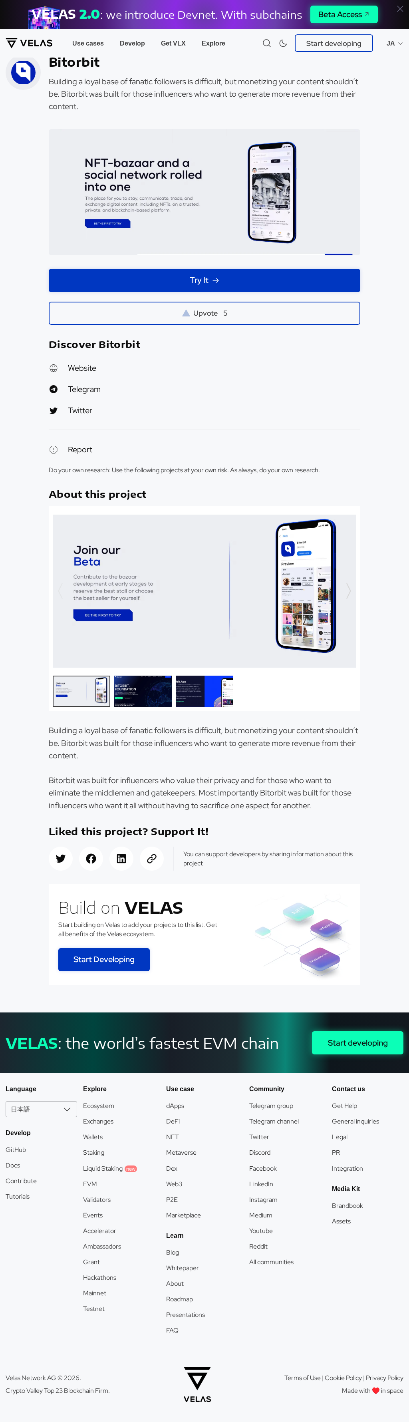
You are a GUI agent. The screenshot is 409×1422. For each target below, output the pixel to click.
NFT (172, 1137)
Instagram (263, 1199)
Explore (213, 43)
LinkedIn (261, 1184)
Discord (259, 1152)
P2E (172, 1199)
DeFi (173, 1121)
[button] (348, 590)
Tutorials (18, 1196)
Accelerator (99, 1231)
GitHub (16, 1150)
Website (82, 368)
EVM (90, 1184)
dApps (175, 1106)
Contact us (348, 1089)
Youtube (261, 1231)
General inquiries (355, 1121)
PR (336, 1152)
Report (80, 449)
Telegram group (271, 1106)
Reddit (258, 1246)
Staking (93, 1152)
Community (266, 1089)
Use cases (88, 43)
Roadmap (179, 1299)
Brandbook (347, 1205)
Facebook (263, 1168)
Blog (172, 1252)
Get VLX (173, 43)
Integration (347, 1168)
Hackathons (99, 1277)
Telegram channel (274, 1121)
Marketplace (183, 1215)
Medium (260, 1215)
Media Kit (346, 1188)
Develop (132, 43)
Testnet (94, 1309)
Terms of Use (302, 1378)
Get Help (344, 1106)
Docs (13, 1165)
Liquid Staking (109, 1168)
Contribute (21, 1181)
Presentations (185, 1315)
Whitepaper (182, 1268)
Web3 (174, 1184)
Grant (91, 1262)
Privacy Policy (384, 1378)
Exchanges (98, 1121)
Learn (175, 1235)
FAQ (172, 1330)
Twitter (80, 410)
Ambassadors (102, 1246)
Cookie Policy (343, 1378)
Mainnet (94, 1293)
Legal (339, 1137)
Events (93, 1215)
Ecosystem (98, 1106)
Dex (171, 1168)
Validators (97, 1199)
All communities (271, 1262)
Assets (341, 1221)
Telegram (84, 389)
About (175, 1283)
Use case (180, 1089)
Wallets (93, 1137)
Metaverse (181, 1152)
